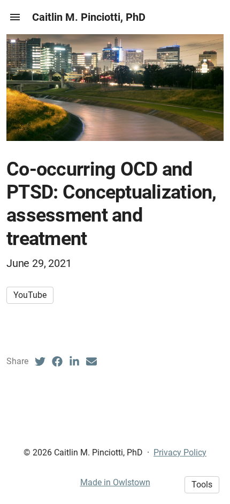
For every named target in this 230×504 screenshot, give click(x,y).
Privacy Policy (180, 452)
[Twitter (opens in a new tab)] (40, 361)
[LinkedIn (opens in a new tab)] (74, 361)
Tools (201, 484)
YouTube (30, 295)
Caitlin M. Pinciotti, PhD (88, 17)
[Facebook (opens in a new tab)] (57, 361)
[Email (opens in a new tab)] (91, 361)
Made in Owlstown (115, 482)
